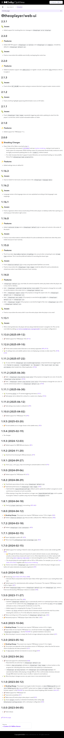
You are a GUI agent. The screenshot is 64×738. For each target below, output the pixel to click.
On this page (6, 11)
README (27, 631)
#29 (38, 651)
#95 (28, 415)
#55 (31, 527)
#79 (33, 455)
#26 (55, 690)
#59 (32, 505)
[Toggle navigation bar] (2, 2)
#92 (40, 425)
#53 (24, 537)
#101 (39, 393)
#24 (43, 702)
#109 (5, 353)
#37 (56, 634)
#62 (35, 505)
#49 (35, 567)
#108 (57, 351)
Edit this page (7, 717)
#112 (28, 339)
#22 (35, 697)
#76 (48, 464)
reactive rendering (40, 148)
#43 (41, 617)
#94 (43, 348)
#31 (28, 648)
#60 (54, 515)
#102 (44, 396)
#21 (20, 695)
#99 (30, 406)
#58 (54, 517)
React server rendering (31, 562)
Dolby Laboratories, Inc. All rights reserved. (37, 734)
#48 (28, 576)
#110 (46, 348)
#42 (48, 615)
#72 (28, 474)
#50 (5, 552)
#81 (31, 445)
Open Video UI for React (19, 576)
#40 (24, 599)
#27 (58, 690)
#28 (29, 660)
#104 (23, 379)
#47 (14, 585)
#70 (40, 486)
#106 (34, 367)
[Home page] (2, 7)
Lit (28, 146)
